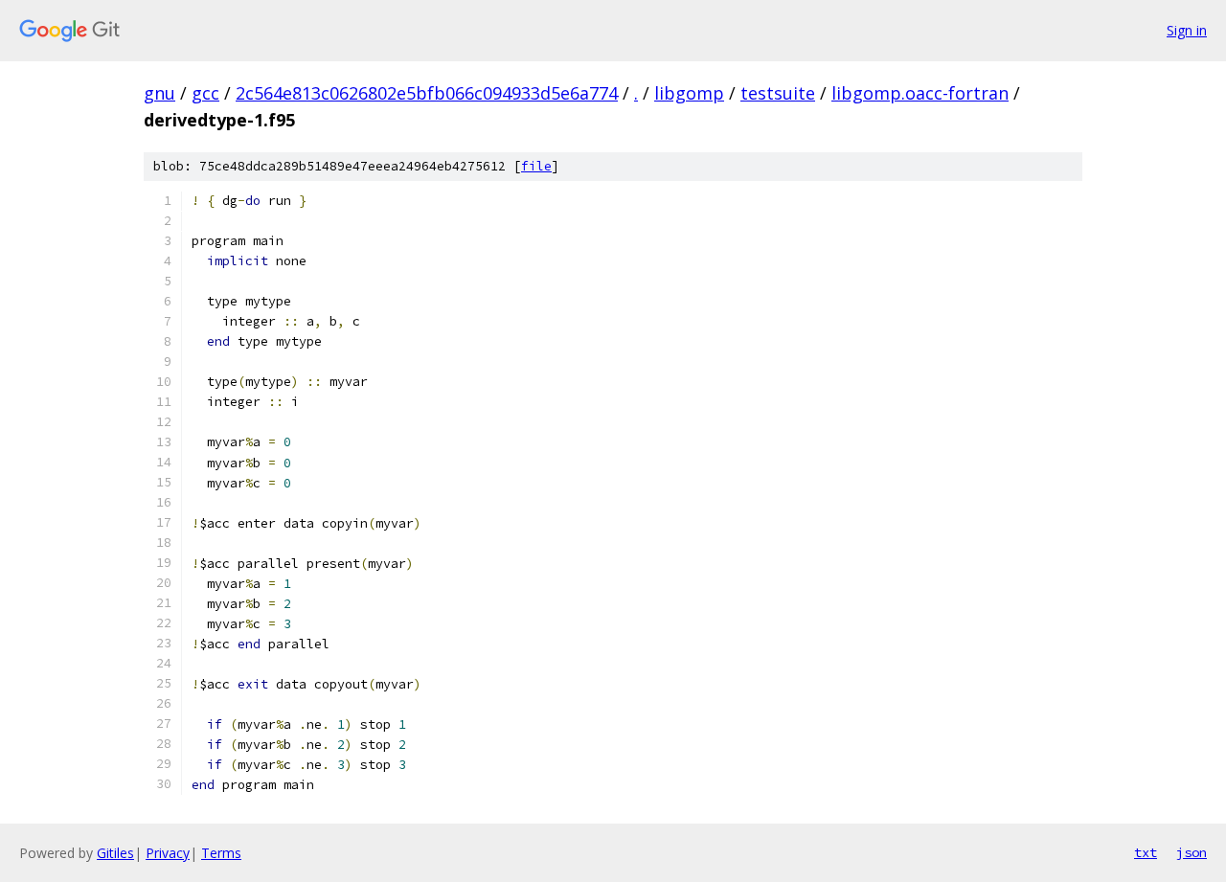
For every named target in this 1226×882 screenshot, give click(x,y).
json (1191, 852)
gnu (159, 92)
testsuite (777, 92)
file (536, 166)
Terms (221, 853)
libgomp (689, 92)
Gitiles (115, 853)
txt (1145, 852)
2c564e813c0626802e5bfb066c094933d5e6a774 (427, 92)
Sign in (1187, 30)
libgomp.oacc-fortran (920, 92)
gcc (205, 92)
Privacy (168, 853)
